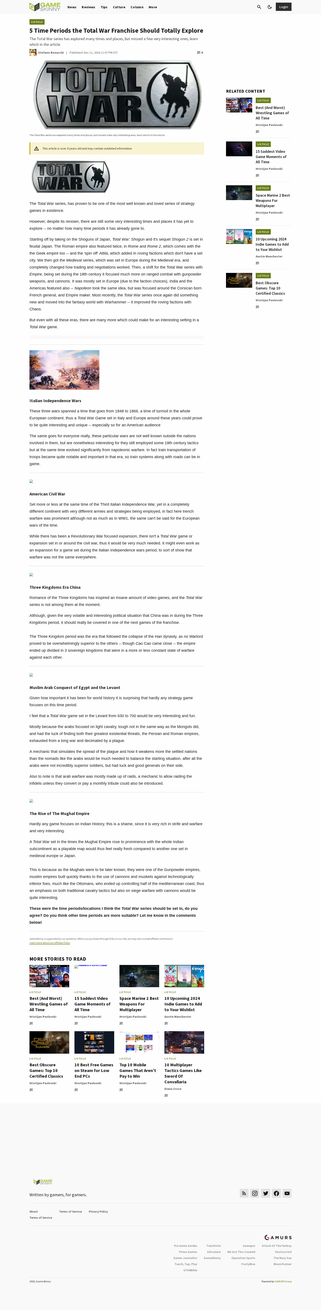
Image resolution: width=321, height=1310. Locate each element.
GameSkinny (212, 1258)
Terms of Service (70, 1211)
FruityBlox (248, 1264)
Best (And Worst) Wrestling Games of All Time (48, 1003)
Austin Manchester (177, 1017)
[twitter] (265, 1193)
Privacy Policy (98, 1211)
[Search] (259, 7)
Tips (104, 7)
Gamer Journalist (185, 1258)
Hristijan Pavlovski (42, 1017)
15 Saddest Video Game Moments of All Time (92, 1003)
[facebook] (276, 1193)
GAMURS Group (283, 1281)
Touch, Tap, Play (185, 1264)
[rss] (244, 1193)
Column (137, 7)
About (33, 1211)
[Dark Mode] (269, 7)
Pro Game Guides (185, 1246)
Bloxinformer (283, 1264)
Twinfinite (213, 1246)
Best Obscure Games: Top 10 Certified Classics (46, 1070)
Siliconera (214, 1252)
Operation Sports (243, 1258)
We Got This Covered (241, 1252)
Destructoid (283, 1252)
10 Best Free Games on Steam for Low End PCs (93, 1070)
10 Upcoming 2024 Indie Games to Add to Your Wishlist (183, 1003)
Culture (119, 7)
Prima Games (188, 1252)
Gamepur (249, 1246)
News (71, 7)
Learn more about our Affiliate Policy (49, 942)
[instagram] (254, 1193)
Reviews (88, 7)
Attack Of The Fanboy (277, 1246)
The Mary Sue (282, 1258)
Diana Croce (172, 1089)
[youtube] (287, 1193)
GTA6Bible (190, 1270)
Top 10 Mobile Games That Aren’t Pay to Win (137, 1070)
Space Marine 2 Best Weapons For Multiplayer (139, 1003)
